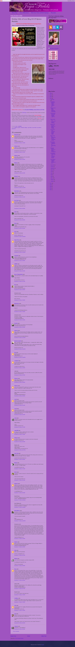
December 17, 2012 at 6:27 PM (19, 588)
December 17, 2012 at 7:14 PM (19, 594)
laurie (15, 231)
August (52, 169)
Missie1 (15, 462)
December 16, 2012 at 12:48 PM (19, 357)
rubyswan (16, 626)
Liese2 (15, 399)
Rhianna (15, 162)
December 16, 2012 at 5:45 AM (19, 327)
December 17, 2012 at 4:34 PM (19, 565)
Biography (53, 12)
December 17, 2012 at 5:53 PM (19, 580)
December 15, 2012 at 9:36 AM (19, 228)
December (52, 99)
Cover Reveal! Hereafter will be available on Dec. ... (53, 161)
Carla (15, 605)
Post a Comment (16, 631)
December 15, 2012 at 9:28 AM (19, 219)
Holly (15, 550)
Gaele (15, 211)
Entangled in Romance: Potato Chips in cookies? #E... (53, 104)
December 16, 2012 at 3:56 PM (19, 382)
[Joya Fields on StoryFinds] (53, 48)
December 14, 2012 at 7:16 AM (19, 142)
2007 (51, 189)
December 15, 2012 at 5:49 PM (19, 289)
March (52, 177)
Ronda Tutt (16, 134)
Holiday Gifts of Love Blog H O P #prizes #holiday (53, 126)
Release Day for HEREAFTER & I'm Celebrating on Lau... (53, 138)
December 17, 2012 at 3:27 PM (19, 555)
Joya (15, 613)
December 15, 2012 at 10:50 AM (19, 236)
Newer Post (13, 636)
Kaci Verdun (16, 200)
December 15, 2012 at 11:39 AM (19, 252)
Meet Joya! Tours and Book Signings (40, 12)
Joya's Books (34, 127)
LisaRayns (16, 598)
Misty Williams (17, 510)
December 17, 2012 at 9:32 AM (19, 492)
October (52, 166)
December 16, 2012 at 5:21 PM (19, 405)
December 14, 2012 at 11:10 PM (19, 187)
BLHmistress (16, 303)
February (52, 179)
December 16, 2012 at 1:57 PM (19, 375)
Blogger (42, 644)
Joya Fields (30, 127)
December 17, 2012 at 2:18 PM (19, 538)
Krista (15, 223)
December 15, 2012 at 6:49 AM (19, 208)
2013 (51, 96)
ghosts (19, 127)
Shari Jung (16, 453)
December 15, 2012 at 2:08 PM (19, 260)
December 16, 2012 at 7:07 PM (19, 427)
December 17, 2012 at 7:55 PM (19, 610)
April (51, 176)
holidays (25, 127)
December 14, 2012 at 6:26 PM (19, 159)
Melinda (15, 558)
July (51, 171)
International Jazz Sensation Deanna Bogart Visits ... (53, 132)
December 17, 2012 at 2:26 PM (19, 546)
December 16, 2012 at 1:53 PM (19, 367)
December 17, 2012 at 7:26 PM (19, 602)
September (53, 168)
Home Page (14, 12)
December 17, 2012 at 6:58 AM (19, 459)
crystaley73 (16, 360)
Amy (15, 352)
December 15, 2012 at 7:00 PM (19, 300)
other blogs (24, 112)
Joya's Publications (24, 12)
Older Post (43, 636)
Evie (15, 284)
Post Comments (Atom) (19, 638)
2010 (51, 184)
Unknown (16, 146)
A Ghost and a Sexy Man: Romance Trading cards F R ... (53, 115)
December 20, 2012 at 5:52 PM (19, 629)
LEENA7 (15, 263)
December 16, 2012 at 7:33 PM (19, 434)
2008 (51, 188)
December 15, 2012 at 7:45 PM (19, 311)
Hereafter (22, 127)
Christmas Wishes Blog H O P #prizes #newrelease (53, 150)
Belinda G (16, 176)
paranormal (14, 128)
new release (39, 127)
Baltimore (16, 127)
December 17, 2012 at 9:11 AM (19, 480)
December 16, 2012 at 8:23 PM (19, 441)
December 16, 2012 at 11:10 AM (19, 337)
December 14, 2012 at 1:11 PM (19, 152)
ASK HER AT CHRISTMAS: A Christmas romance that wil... (53, 155)
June (52, 173)
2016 (51, 93)
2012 (51, 98)
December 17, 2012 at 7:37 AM (19, 468)
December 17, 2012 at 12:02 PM (19, 520)
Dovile (15, 472)
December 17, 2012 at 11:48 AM (19, 507)
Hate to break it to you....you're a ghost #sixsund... (53, 121)
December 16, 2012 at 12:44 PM (19, 349)
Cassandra (16, 255)
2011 (51, 183)
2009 (51, 186)
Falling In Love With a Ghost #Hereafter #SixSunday (53, 110)
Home (28, 636)
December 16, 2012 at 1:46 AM (19, 319)
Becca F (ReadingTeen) (18, 274)
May (51, 174)
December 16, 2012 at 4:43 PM (19, 395)
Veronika (16, 323)
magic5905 (16, 430)
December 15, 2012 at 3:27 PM (19, 281)
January (52, 181)
